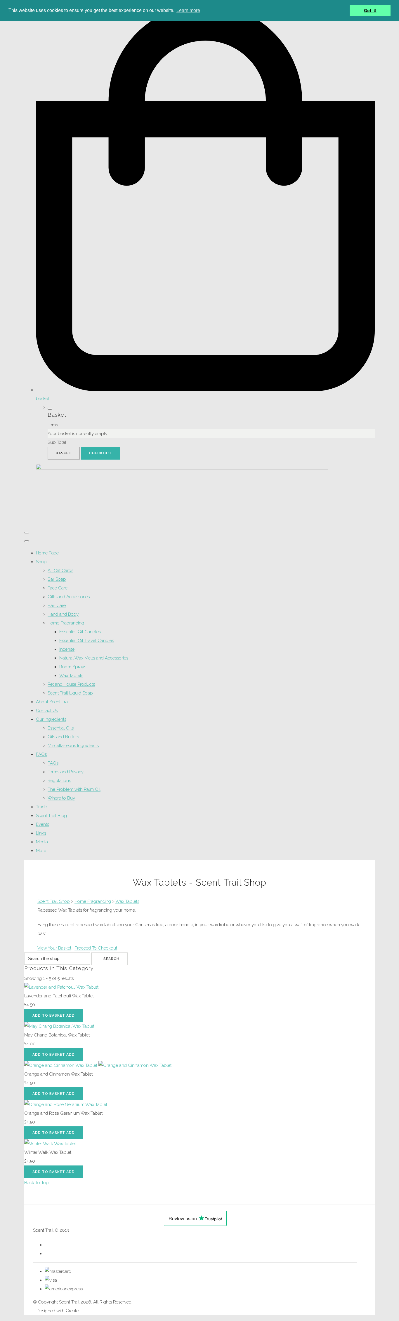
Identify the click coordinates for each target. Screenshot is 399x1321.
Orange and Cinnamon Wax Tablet (58, 1074)
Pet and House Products (71, 684)
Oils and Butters (63, 736)
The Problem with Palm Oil (74, 789)
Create (72, 1310)
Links (41, 833)
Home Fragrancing (66, 623)
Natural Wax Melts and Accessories (93, 658)
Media (42, 841)
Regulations (59, 780)
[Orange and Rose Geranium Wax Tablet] (65, 1104)
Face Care (57, 588)
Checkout (100, 453)
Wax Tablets (71, 675)
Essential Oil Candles (80, 631)
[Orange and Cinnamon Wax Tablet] (97, 1065)
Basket (64, 453)
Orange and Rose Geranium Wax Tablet (63, 1113)
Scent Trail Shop (53, 901)
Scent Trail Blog (51, 815)
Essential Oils (61, 728)
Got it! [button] (370, 10)
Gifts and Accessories (69, 596)
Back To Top (36, 1182)
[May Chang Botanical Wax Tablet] (59, 1026)
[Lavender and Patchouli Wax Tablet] (61, 987)
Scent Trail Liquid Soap (70, 693)
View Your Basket (54, 948)
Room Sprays (72, 666)
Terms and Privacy (66, 771)
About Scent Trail (53, 701)
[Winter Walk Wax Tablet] (50, 1143)
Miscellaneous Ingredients (73, 745)
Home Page (47, 553)
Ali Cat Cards (60, 570)
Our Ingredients (51, 719)
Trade (41, 806)
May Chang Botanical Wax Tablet (57, 1035)
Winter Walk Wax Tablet (47, 1152)
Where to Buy (61, 798)
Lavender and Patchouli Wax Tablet (59, 996)
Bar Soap (57, 579)
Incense (66, 649)
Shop (41, 561)
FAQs (41, 754)
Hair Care (57, 605)
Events (42, 824)
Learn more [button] (188, 10)
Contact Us (47, 710)
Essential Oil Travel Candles (86, 640)
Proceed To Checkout (95, 948)
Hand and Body (63, 614)
